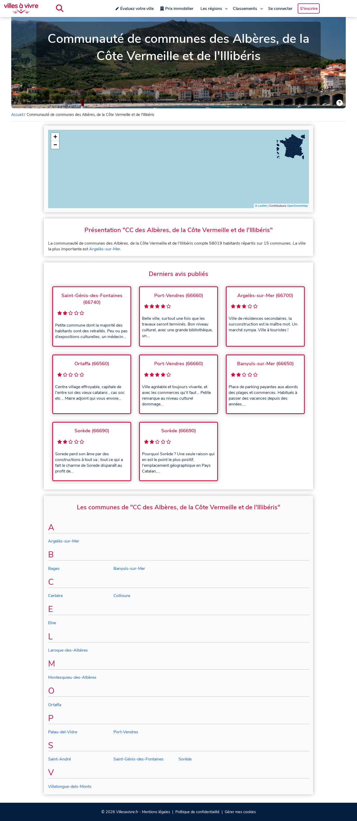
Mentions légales (156, 811)
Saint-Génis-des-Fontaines (138, 759)
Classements (245, 8)
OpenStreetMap (297, 206)
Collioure (121, 596)
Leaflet (262, 206)
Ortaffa (54, 705)
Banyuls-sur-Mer (129, 568)
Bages (54, 568)
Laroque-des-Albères (68, 650)
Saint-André (59, 759)
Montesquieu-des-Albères (72, 677)
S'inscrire (309, 8)
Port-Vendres (125, 732)
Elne (52, 623)
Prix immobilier (179, 8)
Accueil (17, 114)
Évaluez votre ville (137, 8)
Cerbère (55, 596)
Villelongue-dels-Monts (69, 786)
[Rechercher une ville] (59, 8)
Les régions (211, 8)
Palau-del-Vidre (62, 732)
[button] (55, 137)
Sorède (185, 759)
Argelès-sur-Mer (104, 249)
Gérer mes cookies (240, 811)
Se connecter (280, 8)
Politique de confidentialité (197, 811)
